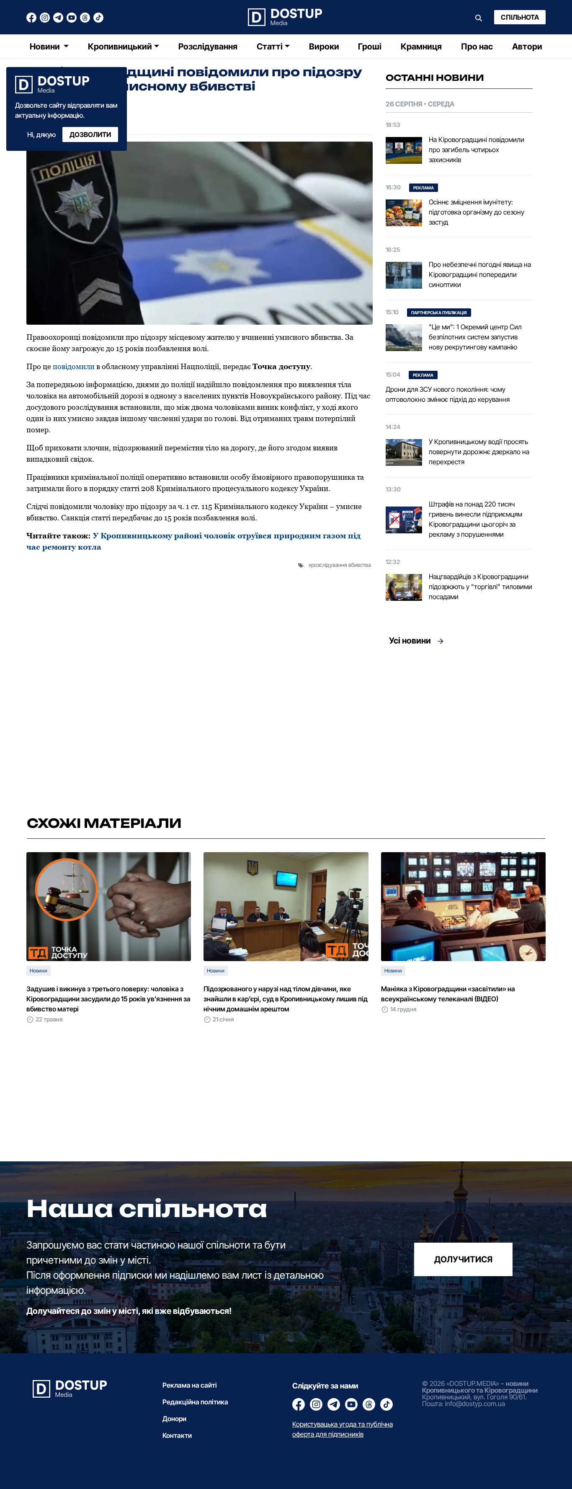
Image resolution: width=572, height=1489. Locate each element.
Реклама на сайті (189, 1385)
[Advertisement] (459, 728)
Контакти (177, 1435)
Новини (46, 46)
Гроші (369, 46)
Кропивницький (120, 46)
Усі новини (410, 641)
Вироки (324, 46)
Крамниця (421, 46)
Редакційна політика (195, 1402)
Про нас (477, 46)
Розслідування (207, 46)
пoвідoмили (74, 366)
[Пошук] (478, 17)
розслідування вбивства (341, 564)
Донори (174, 1418)
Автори (527, 46)
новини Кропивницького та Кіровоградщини (480, 1386)
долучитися (463, 1259)
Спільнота (520, 17)
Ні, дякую (41, 134)
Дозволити (90, 134)
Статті (270, 46)
